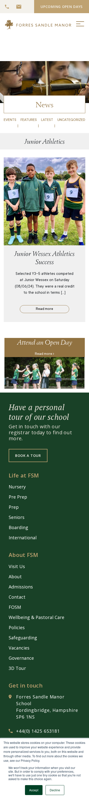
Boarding (18, 527)
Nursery (17, 487)
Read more (44, 309)
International (23, 538)
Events (10, 120)
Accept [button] (33, 790)
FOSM (15, 607)
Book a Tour (28, 455)
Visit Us (17, 566)
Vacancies (19, 648)
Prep (14, 507)
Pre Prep (18, 497)
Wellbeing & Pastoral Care (36, 617)
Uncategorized (71, 120)
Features (29, 120)
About (15, 577)
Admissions (21, 587)
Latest (47, 120)
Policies (17, 627)
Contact (17, 597)
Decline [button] (55, 790)
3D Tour (17, 668)
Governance (21, 658)
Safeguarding (23, 638)
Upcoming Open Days (62, 6)
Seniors (16, 517)
